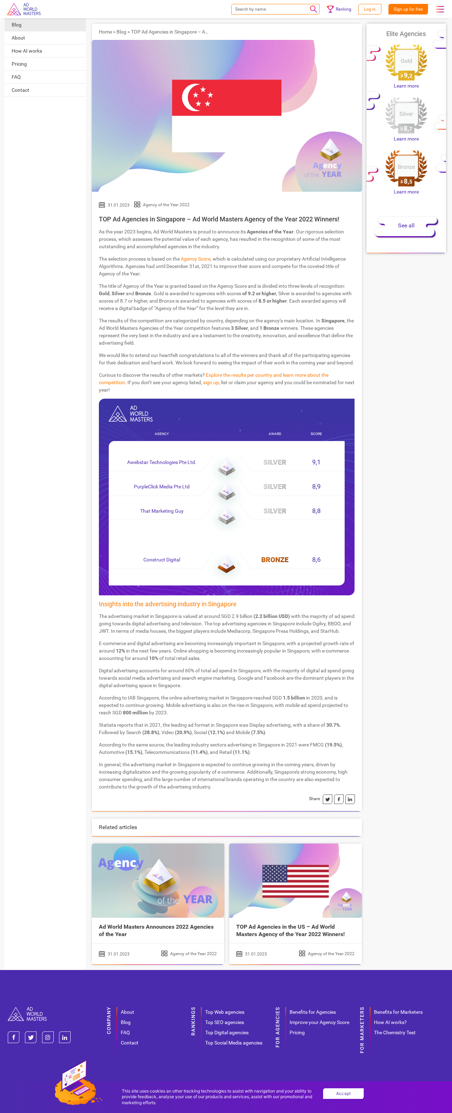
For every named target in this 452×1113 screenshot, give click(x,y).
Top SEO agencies (224, 1022)
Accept (343, 1093)
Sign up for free (408, 9)
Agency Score (195, 259)
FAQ (16, 77)
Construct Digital (161, 560)
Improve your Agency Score (319, 1022)
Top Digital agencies (227, 1032)
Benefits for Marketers (398, 1012)
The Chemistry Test (395, 1032)
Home (105, 32)
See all (406, 225)
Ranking (343, 9)
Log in (370, 9)
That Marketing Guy (162, 511)
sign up (211, 382)
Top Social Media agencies (233, 1043)
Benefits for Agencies (313, 1012)
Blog (17, 25)
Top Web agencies (224, 1012)
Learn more (406, 86)
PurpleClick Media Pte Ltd (162, 486)
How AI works (27, 51)
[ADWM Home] (27, 1009)
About (18, 38)
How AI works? (390, 1022)
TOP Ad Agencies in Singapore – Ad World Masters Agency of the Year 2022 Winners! (219, 219)
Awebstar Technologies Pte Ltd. (161, 462)
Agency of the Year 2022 (166, 204)
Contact (20, 90)
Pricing (19, 64)
